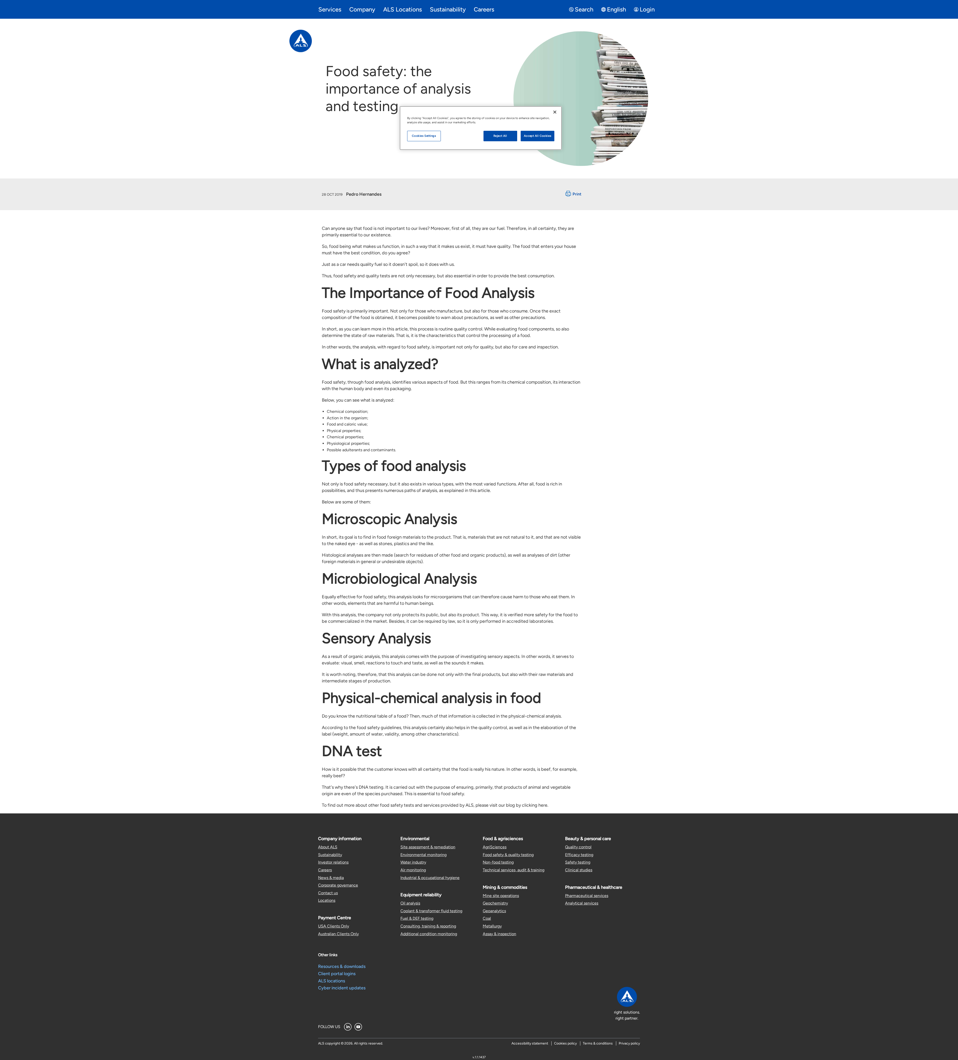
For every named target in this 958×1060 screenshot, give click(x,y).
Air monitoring (413, 870)
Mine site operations (501, 895)
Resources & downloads (341, 966)
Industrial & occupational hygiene (430, 877)
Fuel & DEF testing (416, 918)
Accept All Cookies (537, 136)
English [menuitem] (616, 9)
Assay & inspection (499, 933)
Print (577, 194)
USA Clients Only (333, 926)
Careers (325, 870)
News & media (331, 877)
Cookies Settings (424, 136)
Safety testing (577, 862)
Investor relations (333, 862)
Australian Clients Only (338, 933)
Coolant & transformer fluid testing (431, 911)
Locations (326, 900)
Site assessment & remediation (427, 847)
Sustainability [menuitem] (448, 9)
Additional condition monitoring (428, 933)
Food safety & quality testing (508, 854)
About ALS (327, 847)
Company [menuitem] (362, 9)
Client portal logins (337, 973)
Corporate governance (338, 885)
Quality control (578, 847)
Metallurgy (492, 926)
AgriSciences (494, 847)
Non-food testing (498, 862)
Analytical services (581, 903)
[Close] (554, 112)
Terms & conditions (598, 1043)
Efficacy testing (579, 854)
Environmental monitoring (423, 854)
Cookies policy (565, 1043)
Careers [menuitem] (484, 9)
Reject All (500, 136)
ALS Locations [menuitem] (402, 9)
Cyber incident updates (341, 988)
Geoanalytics (494, 911)
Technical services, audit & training (513, 870)
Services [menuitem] (329, 9)
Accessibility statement (529, 1043)
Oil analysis (410, 903)
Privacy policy (629, 1043)
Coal (487, 918)
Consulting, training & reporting (428, 926)
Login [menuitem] (647, 9)
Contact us (328, 893)
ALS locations (331, 981)
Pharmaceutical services (586, 895)
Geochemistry (495, 903)
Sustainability (330, 854)
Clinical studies (578, 870)
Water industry (413, 862)
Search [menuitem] (584, 9)
